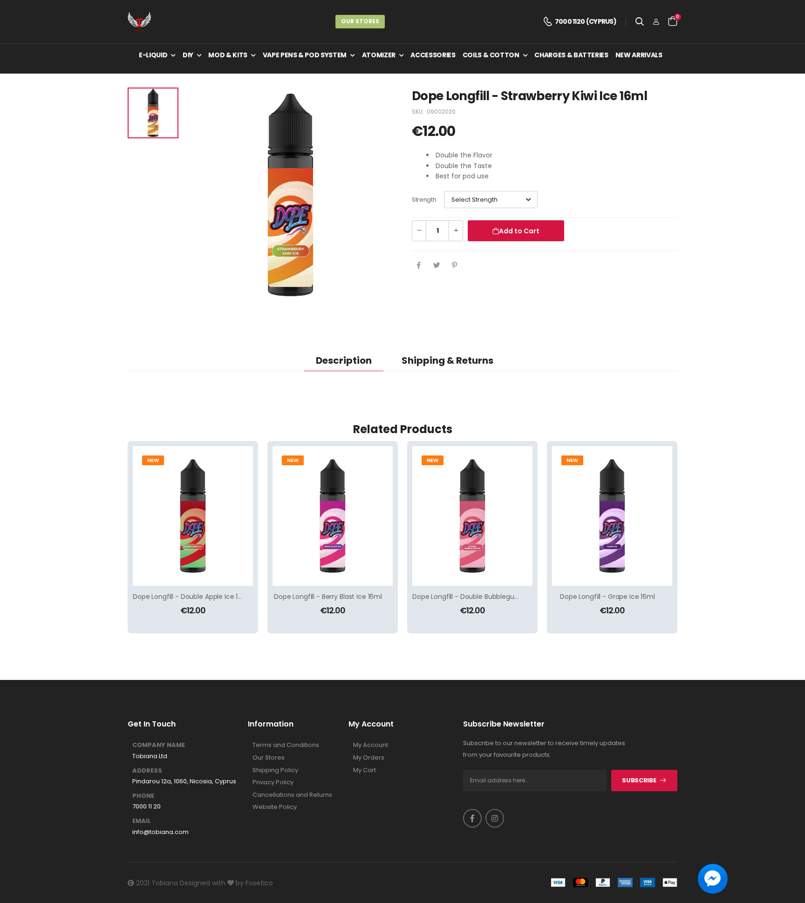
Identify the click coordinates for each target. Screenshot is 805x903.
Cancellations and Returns (292, 795)
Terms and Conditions (285, 745)
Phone (143, 796)
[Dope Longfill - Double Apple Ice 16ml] (193, 516)
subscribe (639, 780)
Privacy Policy (272, 782)
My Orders (368, 757)
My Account (370, 745)
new (153, 460)
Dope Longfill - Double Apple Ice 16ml (191, 596)
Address (147, 770)
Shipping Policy (275, 770)
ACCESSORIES (432, 55)
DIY (188, 55)
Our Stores (360, 21)
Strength (424, 199)
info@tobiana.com (160, 832)
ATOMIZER (379, 55)
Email (141, 821)
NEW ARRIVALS (638, 55)
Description (344, 360)
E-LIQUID (153, 55)
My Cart (364, 770)
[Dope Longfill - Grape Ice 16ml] (612, 516)
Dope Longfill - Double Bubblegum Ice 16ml (480, 596)
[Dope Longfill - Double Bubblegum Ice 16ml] (472, 516)
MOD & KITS (227, 55)
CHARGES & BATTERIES (571, 55)
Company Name (158, 745)
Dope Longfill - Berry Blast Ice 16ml (328, 596)
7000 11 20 (146, 806)
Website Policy (274, 807)
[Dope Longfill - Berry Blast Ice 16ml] (333, 516)
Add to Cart (519, 231)
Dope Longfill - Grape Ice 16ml (607, 596)
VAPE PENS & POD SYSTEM (305, 55)
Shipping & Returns (447, 360)
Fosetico (259, 883)
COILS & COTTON (491, 55)
